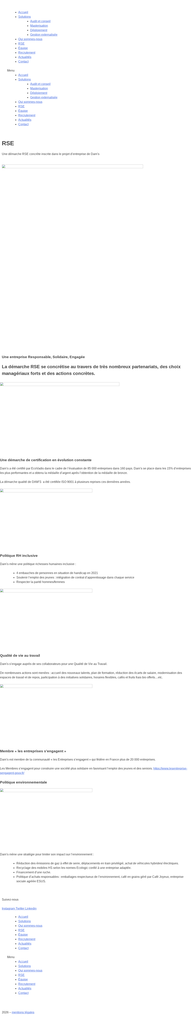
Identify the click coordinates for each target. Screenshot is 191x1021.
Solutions (24, 16)
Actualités (24, 57)
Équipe (23, 48)
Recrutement (26, 52)
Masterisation (39, 25)
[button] (95, 70)
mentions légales (23, 1012)
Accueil (23, 12)
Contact (23, 61)
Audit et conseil (40, 21)
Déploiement (38, 30)
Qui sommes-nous (30, 39)
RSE (21, 43)
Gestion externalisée (43, 34)
